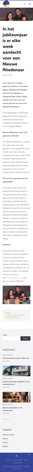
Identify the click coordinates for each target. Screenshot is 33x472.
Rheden (10, 355)
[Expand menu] (30, 4)
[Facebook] (16, 456)
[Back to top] (29, 454)
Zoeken (5, 335)
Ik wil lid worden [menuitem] (17, 460)
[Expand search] (24, 4)
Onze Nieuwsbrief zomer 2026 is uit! (16, 358)
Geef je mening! (8, 435)
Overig (5, 442)
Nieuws (5, 355)
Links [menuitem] (26, 460)
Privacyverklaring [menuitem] (16, 463)
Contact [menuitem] (7, 460)
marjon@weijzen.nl (15, 278)
